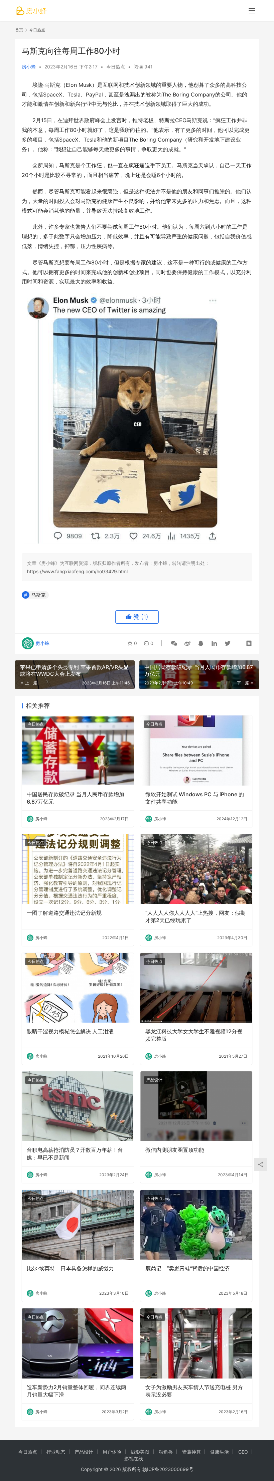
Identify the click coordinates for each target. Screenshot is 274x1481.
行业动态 (55, 1452)
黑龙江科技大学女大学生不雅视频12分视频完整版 (193, 1035)
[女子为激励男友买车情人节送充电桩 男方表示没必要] (196, 1343)
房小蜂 (29, 66)
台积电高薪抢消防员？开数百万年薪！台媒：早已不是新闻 (75, 1153)
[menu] (252, 11)
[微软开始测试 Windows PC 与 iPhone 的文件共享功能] (196, 750)
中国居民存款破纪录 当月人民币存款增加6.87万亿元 (75, 798)
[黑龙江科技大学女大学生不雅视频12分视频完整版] (196, 988)
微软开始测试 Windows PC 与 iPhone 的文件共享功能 (194, 798)
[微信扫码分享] (174, 643)
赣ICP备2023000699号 (167, 1469)
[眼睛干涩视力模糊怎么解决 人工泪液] (78, 988)
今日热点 (115, 66)
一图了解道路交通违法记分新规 (64, 912)
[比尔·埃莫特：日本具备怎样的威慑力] (78, 1225)
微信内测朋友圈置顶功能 (174, 1149)
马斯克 (38, 595)
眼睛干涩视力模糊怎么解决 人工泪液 (70, 1031)
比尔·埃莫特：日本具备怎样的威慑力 (70, 1268)
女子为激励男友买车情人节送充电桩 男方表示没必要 (194, 1391)
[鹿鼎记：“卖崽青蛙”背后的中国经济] (196, 1225)
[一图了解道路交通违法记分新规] (78, 869)
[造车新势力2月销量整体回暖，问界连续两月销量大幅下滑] (78, 1343)
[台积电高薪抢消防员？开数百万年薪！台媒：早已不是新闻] (78, 1106)
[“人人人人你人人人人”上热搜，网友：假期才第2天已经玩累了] (196, 869)
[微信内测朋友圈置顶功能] (196, 1106)
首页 (19, 29)
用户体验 (112, 1452)
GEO (243, 1452)
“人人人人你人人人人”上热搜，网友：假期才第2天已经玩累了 (195, 916)
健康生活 (219, 1452)
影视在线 (133, 1458)
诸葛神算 (191, 1452)
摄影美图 (140, 1452)
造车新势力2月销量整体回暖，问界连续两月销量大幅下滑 (76, 1391)
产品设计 (154, 1079)
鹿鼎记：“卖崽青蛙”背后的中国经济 (187, 1268)
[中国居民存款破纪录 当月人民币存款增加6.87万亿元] (78, 750)
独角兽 (166, 1452)
